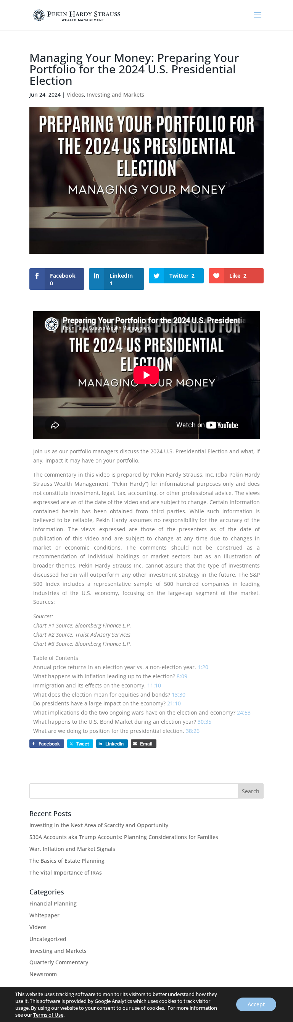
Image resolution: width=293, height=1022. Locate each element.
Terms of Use (48, 1014)
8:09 (182, 676)
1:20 (203, 667)
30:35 (204, 721)
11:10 (154, 685)
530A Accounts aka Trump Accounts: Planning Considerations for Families (123, 837)
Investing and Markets (115, 94)
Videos (75, 94)
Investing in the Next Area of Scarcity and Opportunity (98, 825)
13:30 (178, 694)
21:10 (174, 703)
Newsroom (43, 974)
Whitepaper (44, 915)
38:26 (193, 730)
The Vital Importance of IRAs (65, 872)
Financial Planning (53, 903)
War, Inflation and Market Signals (72, 848)
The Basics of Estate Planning (67, 860)
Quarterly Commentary (58, 962)
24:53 (244, 712)
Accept (256, 1004)
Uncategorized (47, 939)
